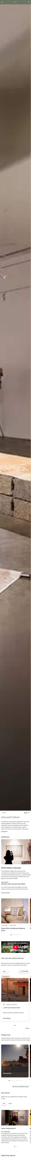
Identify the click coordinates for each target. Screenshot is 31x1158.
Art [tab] (4, 1103)
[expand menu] (2, 2)
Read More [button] (4, 831)
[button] (29, 2)
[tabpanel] (16, 1130)
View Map (25, 971)
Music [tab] (10, 1103)
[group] (4, 1103)
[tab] (12, 934)
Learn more (4, 882)
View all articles (5, 892)
